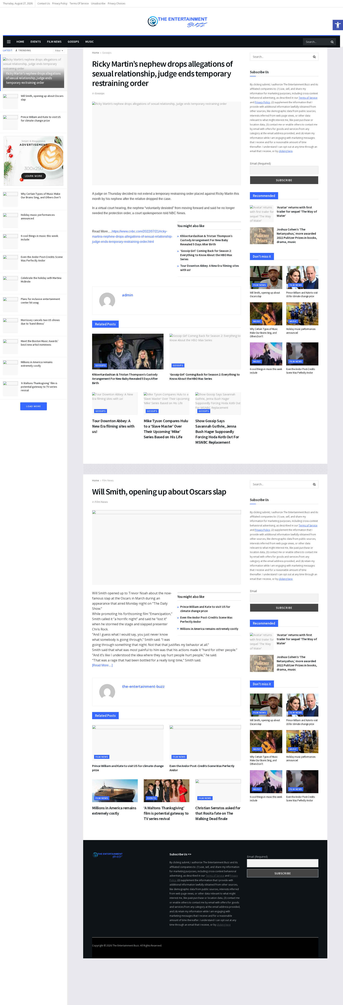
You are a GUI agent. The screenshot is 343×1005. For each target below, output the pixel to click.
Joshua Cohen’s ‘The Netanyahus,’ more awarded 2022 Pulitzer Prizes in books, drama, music (297, 235)
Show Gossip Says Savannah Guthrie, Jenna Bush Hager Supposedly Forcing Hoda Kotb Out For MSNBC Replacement (217, 431)
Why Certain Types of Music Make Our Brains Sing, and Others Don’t (41, 195)
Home (20, 41)
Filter (58, 50)
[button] (338, 25)
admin (127, 295)
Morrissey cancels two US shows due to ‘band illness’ (40, 321)
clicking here (286, 151)
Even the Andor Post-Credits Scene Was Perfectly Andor (42, 258)
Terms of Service (308, 97)
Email (253, 591)
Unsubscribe (98, 3)
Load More (33, 406)
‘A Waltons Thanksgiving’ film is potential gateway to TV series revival (39, 386)
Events (36, 41)
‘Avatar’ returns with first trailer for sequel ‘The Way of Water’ (297, 211)
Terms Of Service (79, 3)
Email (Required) (260, 163)
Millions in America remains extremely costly (37, 363)
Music (89, 41)
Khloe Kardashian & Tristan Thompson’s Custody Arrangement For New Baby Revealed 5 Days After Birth (206, 240)
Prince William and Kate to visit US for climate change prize (41, 118)
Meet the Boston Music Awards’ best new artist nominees (39, 342)
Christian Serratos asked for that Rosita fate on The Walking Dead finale (217, 813)
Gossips (73, 41)
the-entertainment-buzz (143, 686)
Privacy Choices (116, 3)
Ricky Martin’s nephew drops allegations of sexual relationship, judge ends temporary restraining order (33, 78)
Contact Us (44, 3)
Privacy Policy (59, 3)
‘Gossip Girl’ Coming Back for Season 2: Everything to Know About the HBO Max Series (206, 255)
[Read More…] (102, 665)
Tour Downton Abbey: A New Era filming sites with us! (113, 426)
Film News (54, 41)
